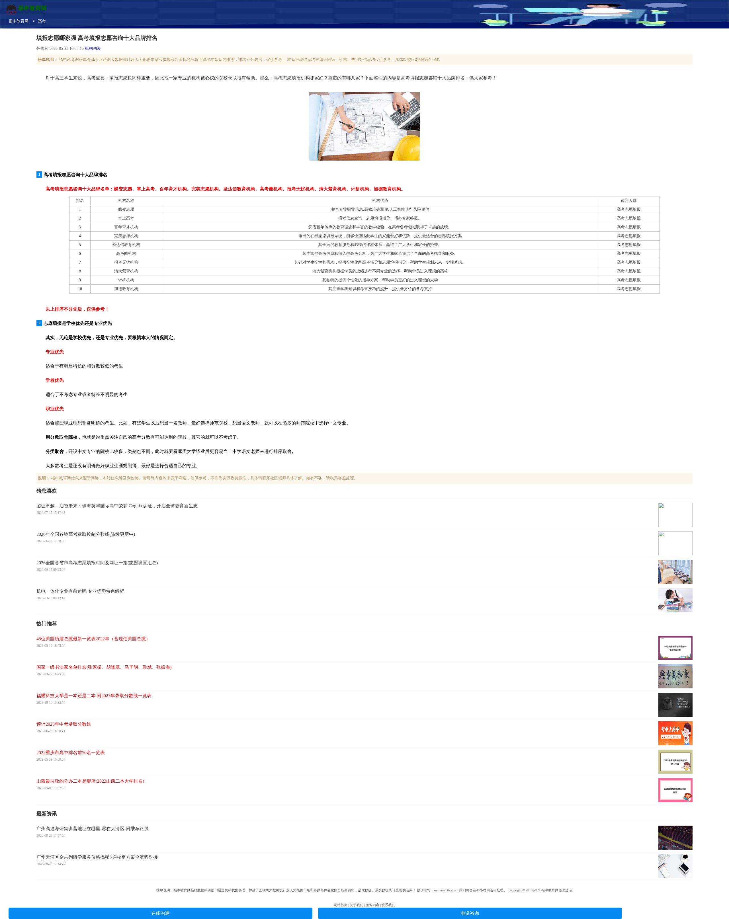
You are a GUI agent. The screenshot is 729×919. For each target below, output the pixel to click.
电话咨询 (470, 913)
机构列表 (93, 48)
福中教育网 (18, 21)
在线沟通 (160, 913)
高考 (42, 21)
